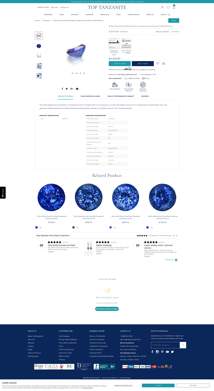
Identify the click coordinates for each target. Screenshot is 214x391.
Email (146, 78)
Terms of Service (34, 353)
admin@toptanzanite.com (130, 339)
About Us (150, 14)
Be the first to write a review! (107, 309)
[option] (39, 36)
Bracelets (105, 14)
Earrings (74, 14)
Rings (62, 14)
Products (46, 21)
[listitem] (62, 248)
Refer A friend (64, 356)
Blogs (30, 350)
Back (174, 21)
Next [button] (39, 85)
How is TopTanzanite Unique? (120, 96)
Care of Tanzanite (96, 350)
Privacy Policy (88, 388)
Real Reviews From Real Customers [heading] (53, 235)
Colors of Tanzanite (96, 339)
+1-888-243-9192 (43, 7)
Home (37, 21)
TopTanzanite (94, 378)
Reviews (145, 96)
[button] (174, 235)
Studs (118, 14)
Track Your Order (65, 353)
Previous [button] (39, 27)
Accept (158, 385)
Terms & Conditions (109, 378)
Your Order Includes (90, 96)
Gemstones (48, 14)
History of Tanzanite (97, 336)
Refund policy (33, 356)
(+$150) (127, 53)
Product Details (65, 96)
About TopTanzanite (35, 336)
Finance (62, 360)
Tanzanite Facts (95, 353)
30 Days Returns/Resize (68, 339)
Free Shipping (64, 336)
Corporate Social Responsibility (101, 356)
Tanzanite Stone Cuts (97, 343)
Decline (193, 385)
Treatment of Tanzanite (98, 346)
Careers (31, 346)
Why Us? (31, 339)
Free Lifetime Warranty (68, 343)
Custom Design (133, 14)
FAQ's (61, 346)
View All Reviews (165, 235)
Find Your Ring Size (66, 350)
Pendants (89, 14)
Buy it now (143, 64)
